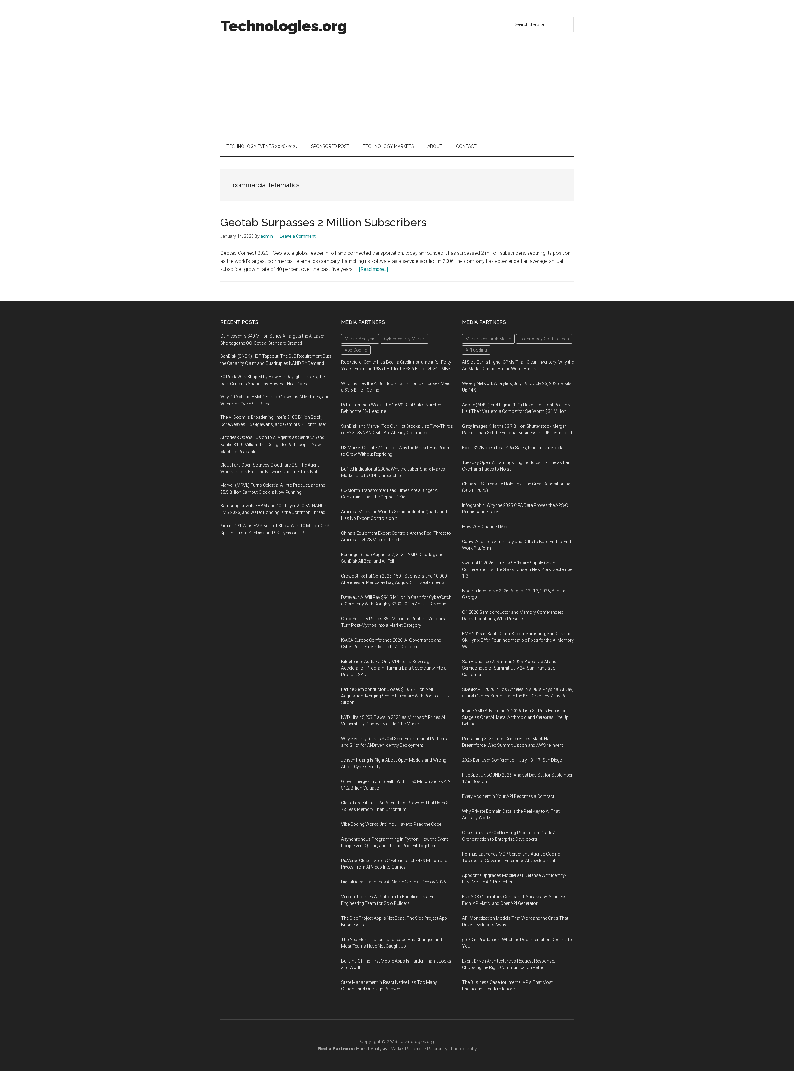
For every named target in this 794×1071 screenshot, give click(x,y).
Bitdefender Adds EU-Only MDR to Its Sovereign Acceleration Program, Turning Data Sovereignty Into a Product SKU (394, 668)
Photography (464, 1048)
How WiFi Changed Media (487, 526)
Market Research (407, 1048)
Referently (437, 1048)
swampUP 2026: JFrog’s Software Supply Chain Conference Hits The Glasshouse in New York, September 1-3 (518, 569)
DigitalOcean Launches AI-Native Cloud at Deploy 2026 (393, 881)
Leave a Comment (298, 236)
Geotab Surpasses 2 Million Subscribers (323, 222)
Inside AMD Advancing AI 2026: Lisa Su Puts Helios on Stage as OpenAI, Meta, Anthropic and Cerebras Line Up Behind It (515, 717)
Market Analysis (371, 1048)
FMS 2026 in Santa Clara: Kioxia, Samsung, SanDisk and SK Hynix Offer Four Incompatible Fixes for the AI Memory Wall (518, 640)
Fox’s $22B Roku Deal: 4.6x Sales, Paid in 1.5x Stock (512, 447)
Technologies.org (283, 26)
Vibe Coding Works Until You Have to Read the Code (391, 824)
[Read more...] (373, 269)
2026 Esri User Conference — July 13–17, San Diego (512, 760)
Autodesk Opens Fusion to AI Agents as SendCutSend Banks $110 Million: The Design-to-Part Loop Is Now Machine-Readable (272, 444)
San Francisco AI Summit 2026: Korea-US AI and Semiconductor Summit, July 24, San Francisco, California (509, 668)
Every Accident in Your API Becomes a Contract (508, 796)
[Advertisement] (397, 89)
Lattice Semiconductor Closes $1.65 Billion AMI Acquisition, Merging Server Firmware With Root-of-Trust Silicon (396, 696)
